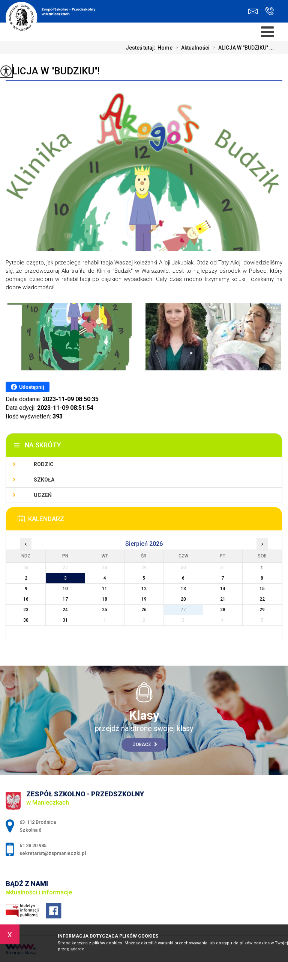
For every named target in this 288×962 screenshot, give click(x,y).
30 (25, 620)
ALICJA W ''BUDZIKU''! (53, 71)
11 (104, 588)
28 (222, 609)
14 (222, 588)
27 (183, 609)
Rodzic (44, 464)
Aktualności (193, 47)
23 (25, 609)
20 (183, 599)
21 (222, 599)
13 (183, 588)
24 (65, 609)
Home (165, 47)
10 (65, 588)
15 (262, 588)
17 (65, 599)
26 (144, 609)
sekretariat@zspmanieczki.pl (254, 11)
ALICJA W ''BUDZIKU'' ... (243, 47)
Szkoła (44, 480)
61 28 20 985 (267, 11)
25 (104, 609)
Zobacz (142, 744)
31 (65, 620)
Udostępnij (31, 387)
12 (144, 588)
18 (104, 599)
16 (25, 599)
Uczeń (43, 495)
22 (262, 599)
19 (144, 599)
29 (262, 609)
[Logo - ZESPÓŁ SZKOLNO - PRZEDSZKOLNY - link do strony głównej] (55, 15)
